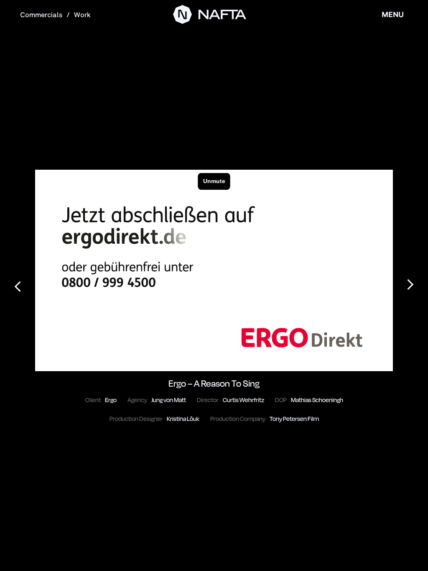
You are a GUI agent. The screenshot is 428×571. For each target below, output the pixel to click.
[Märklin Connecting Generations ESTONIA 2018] (410, 285)
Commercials (41, 14)
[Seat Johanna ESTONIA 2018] (17, 285)
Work (82, 14)
